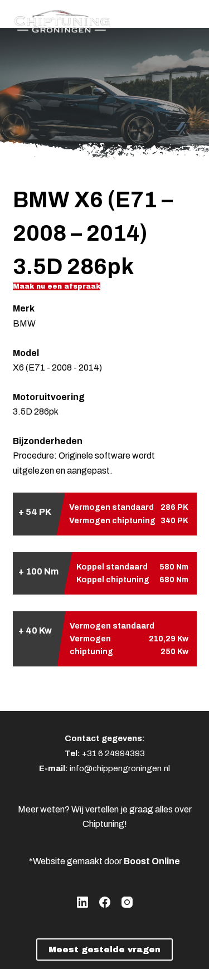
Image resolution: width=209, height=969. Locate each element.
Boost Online (152, 861)
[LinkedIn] (82, 902)
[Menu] (192, 19)
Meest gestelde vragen (104, 949)
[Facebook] (104, 902)
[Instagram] (127, 902)
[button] (56, 286)
